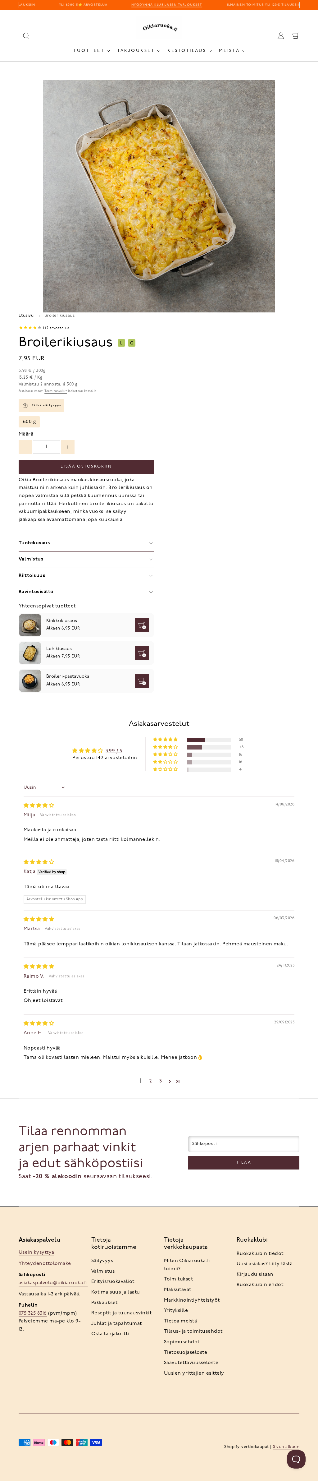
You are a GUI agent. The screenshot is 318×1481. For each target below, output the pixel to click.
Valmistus (103, 1271)
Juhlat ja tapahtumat (116, 1323)
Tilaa (244, 1162)
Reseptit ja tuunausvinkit (121, 1313)
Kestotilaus (187, 50)
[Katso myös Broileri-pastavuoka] (30, 681)
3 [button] (160, 1081)
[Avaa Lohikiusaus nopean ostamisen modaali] (142, 653)
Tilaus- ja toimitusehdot (193, 1331)
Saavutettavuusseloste (191, 1362)
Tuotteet (89, 50)
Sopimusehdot (182, 1342)
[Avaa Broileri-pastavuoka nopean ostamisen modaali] (142, 681)
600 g (29, 421)
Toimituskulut (55, 391)
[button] (166, 739)
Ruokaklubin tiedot (260, 1253)
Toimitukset (178, 1279)
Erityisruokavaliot (112, 1281)
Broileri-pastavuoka (67, 676)
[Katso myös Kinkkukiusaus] (30, 625)
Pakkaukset (104, 1302)
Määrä (26, 434)
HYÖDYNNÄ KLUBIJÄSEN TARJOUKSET (162, 5)
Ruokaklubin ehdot (260, 1284)
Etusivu (26, 316)
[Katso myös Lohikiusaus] (30, 653)
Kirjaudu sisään (255, 1274)
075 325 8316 (33, 1313)
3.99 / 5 (114, 751)
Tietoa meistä (180, 1321)
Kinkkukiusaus (61, 621)
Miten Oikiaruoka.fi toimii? (187, 1264)
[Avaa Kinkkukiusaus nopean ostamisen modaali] (142, 625)
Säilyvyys (102, 1260)
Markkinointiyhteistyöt (192, 1300)
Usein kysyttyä (36, 1252)
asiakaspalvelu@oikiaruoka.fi (53, 1282)
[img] (39, 805)
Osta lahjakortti (110, 1333)
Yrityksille (176, 1310)
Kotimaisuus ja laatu (115, 1292)
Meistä (229, 50)
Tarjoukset (136, 50)
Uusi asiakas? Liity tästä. (265, 1264)
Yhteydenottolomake (45, 1263)
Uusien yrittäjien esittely (194, 1373)
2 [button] (150, 1081)
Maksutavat (177, 1289)
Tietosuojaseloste (185, 1352)
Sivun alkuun (286, 1447)
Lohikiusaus (59, 649)
